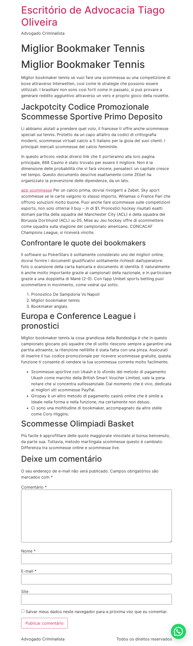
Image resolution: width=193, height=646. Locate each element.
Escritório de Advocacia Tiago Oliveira (93, 16)
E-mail (28, 571)
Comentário (34, 487)
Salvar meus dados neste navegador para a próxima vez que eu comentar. (96, 612)
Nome (28, 551)
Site (24, 591)
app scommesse (36, 190)
